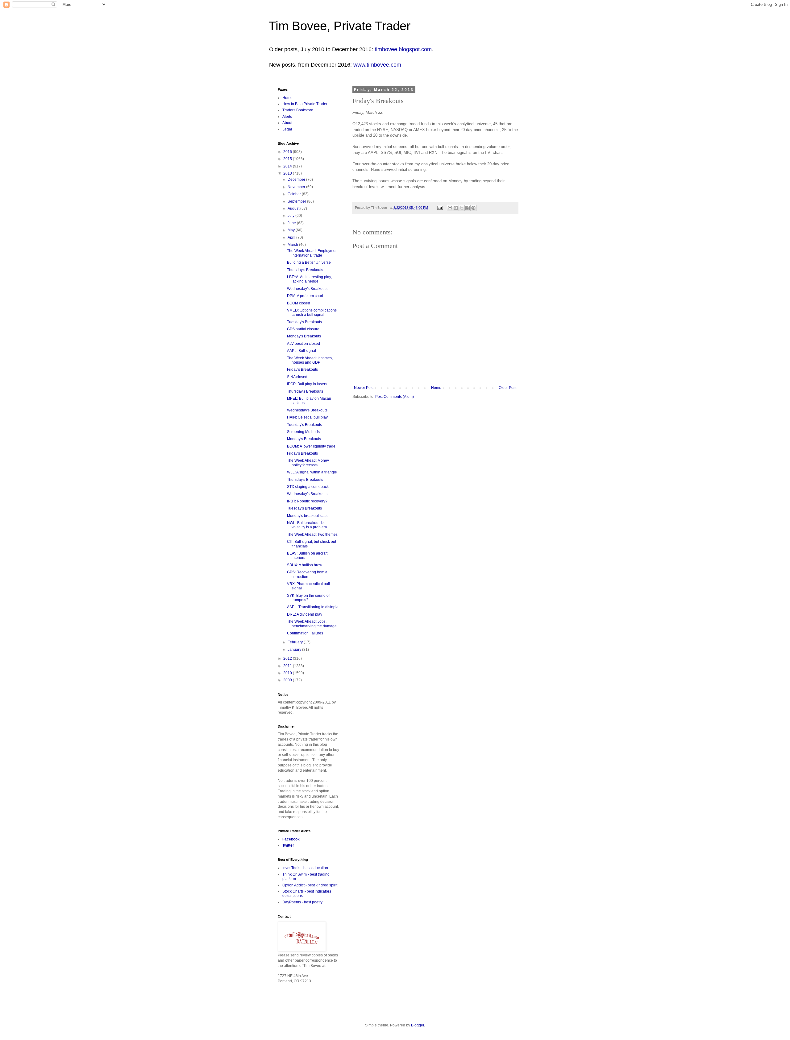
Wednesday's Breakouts (307, 289)
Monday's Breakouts (304, 336)
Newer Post (363, 388)
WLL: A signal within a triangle (312, 472)
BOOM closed (298, 303)
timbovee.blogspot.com (403, 49)
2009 (288, 680)
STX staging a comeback (308, 487)
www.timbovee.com (377, 65)
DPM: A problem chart (305, 296)
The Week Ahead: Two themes (312, 534)
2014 (288, 166)
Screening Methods (303, 432)
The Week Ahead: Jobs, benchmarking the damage (312, 623)
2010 (288, 673)
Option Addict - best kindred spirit (309, 885)
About (287, 123)
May (292, 230)
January (295, 649)
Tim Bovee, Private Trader (339, 26)
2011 (288, 666)
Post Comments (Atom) (394, 396)
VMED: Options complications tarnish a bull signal (312, 312)
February (296, 642)
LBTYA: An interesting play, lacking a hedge (309, 279)
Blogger (417, 1025)
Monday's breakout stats (307, 516)
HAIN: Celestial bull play (307, 417)
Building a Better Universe (309, 262)
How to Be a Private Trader (304, 104)
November (297, 187)
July (291, 215)
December (297, 179)
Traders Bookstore (297, 110)
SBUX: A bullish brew (304, 565)
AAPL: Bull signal (301, 351)
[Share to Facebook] (467, 208)
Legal (287, 129)
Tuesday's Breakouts (304, 322)
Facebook (291, 839)
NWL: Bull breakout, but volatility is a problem (307, 525)
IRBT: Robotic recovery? (307, 501)
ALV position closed (303, 343)
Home (436, 388)
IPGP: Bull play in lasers (307, 384)
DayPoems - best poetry (302, 902)
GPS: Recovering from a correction (307, 574)
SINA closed (297, 377)
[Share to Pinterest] (473, 208)
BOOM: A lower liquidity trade (311, 446)
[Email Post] (440, 207)
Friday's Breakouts (302, 369)
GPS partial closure (303, 329)
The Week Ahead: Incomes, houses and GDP (310, 360)
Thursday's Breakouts (305, 270)
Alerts (287, 116)
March (293, 244)
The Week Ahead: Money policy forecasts (308, 462)
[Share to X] (462, 208)
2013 (288, 173)
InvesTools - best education (305, 868)
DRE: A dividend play (304, 614)
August (294, 208)
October (295, 194)
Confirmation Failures (305, 633)
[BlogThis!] (456, 208)
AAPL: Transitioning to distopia (313, 607)
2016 (288, 152)
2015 (288, 159)
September (297, 201)
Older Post (507, 388)
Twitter (288, 845)
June (292, 223)
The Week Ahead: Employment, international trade (313, 253)
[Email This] (450, 208)
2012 (288, 658)
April (292, 237)
